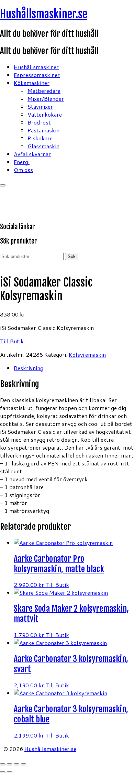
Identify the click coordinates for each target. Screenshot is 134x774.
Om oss (23, 170)
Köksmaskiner (31, 83)
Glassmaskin (43, 146)
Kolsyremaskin (87, 354)
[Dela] (16, 764)
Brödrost (39, 122)
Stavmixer (40, 106)
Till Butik (12, 341)
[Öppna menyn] (2, 185)
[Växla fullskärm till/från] (9, 764)
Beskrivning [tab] (28, 368)
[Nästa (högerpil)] (9, 772)
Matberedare (43, 91)
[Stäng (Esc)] (23, 764)
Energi (22, 162)
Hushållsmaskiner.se (43, 14)
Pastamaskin (43, 130)
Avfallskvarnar (32, 154)
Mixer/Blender (45, 99)
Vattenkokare (44, 114)
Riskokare (40, 138)
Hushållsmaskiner (36, 67)
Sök (72, 256)
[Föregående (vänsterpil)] (2, 772)
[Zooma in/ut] (2, 764)
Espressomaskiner (37, 75)
